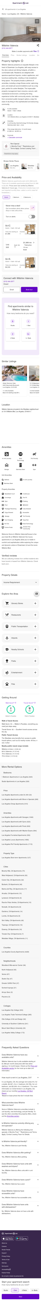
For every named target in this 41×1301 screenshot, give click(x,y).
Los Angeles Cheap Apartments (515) (15, 804)
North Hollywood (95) (9, 970)
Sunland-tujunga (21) (9, 988)
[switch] (32, 216)
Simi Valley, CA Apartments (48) (13, 920)
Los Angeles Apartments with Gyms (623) (16, 822)
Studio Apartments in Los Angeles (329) (15, 781)
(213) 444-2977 (7, 48)
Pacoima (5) (6, 997)
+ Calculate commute (14, 137)
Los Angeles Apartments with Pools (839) (16, 826)
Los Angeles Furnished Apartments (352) (16, 835)
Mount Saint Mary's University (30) (14, 1028)
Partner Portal (6, 1273)
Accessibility (5, 1269)
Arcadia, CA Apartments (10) (12, 893)
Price (12, 55)
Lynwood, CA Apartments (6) (12, 898)
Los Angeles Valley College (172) (13, 1032)
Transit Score (29, 703)
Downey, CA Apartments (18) (12, 929)
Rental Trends (6, 1249)
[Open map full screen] (36, 593)
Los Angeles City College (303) (12, 1010)
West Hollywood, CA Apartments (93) (14, 875)
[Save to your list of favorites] (37, 21)
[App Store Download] (8, 1240)
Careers (4, 1246)
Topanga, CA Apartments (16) (12, 925)
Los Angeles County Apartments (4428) (15, 952)
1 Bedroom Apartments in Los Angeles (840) (17, 777)
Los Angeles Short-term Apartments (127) (16, 857)
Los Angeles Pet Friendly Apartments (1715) (17, 844)
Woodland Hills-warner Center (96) (14, 965)
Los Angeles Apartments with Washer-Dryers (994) (19, 831)
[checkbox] (12, 322)
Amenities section (13, 1116)
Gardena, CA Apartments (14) (12, 911)
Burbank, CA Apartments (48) (12, 884)
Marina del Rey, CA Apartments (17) (14, 889)
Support (4, 1253)
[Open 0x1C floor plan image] (30, 229)
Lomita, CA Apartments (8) (11, 916)
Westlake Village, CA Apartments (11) (15, 938)
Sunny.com (5, 1266)
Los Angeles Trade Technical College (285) (17, 1014)
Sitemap (4, 1263)
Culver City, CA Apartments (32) (13, 880)
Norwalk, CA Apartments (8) (11, 907)
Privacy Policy (6, 1256)
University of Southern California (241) (15, 1023)
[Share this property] (38, 45)
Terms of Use (6, 1259)
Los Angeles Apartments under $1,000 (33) (17, 795)
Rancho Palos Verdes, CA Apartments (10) (16, 902)
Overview (5, 55)
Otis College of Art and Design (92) (14, 1019)
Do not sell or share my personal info (13, 1276)
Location (32, 55)
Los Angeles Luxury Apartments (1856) (15, 840)
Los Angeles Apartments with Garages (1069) (17, 817)
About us (4, 1243)
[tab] (6, 197)
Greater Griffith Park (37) (10, 983)
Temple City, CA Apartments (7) (13, 934)
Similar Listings (22, 55)
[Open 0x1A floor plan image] (30, 262)
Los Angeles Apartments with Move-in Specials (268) (20, 799)
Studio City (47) (7, 979)
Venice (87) (6, 974)
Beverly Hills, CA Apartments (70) (13, 871)
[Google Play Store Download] (22, 1240)
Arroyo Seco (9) (7, 992)
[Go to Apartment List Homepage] (20, 3)
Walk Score (10, 703)
